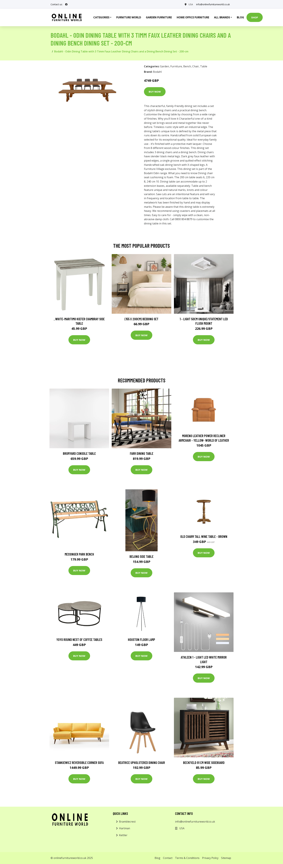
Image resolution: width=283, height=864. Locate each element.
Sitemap (226, 858)
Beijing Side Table (141, 556)
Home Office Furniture (193, 17)
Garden (164, 66)
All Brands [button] (222, 17)
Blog (240, 17)
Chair (195, 66)
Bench (187, 66)
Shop (254, 17)
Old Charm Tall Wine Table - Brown (203, 536)
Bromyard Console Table (79, 453)
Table (203, 66)
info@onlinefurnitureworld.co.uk (213, 4)
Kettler (123, 835)
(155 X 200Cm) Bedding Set (141, 319)
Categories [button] (101, 17)
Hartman (124, 828)
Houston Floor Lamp (141, 639)
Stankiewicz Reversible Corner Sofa (79, 762)
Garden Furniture (159, 17)
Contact (167, 858)
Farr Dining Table (141, 453)
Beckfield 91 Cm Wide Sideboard (204, 762)
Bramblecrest (127, 821)
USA (191, 4)
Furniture (176, 66)
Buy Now (155, 91)
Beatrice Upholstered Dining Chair (141, 762)
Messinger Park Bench (79, 554)
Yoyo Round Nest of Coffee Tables (79, 639)
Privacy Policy (210, 858)
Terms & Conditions (187, 858)
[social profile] (66, 4)
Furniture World (128, 17)
